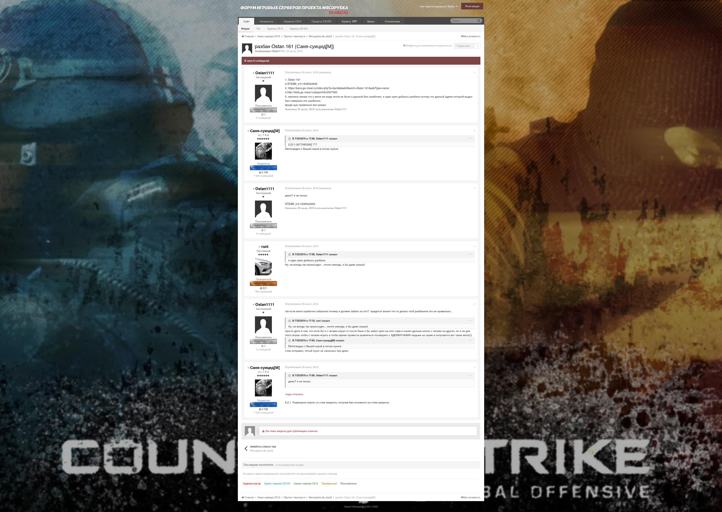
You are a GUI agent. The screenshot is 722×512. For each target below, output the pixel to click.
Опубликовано (301, 72)
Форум (245, 28)
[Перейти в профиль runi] (263, 266)
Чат (258, 28)
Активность (266, 21)
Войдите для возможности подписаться (429, 45)
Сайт (246, 21)
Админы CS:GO (299, 28)
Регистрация (472, 6)
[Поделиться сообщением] (474, 72)
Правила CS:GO (321, 21)
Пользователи (348, 483)
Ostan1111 (278, 51)
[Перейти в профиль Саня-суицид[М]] (263, 151)
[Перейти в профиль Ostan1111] (247, 48)
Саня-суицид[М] (265, 130)
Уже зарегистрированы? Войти (438, 6)
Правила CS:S (292, 21)
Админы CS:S (275, 28)
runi (264, 246)
